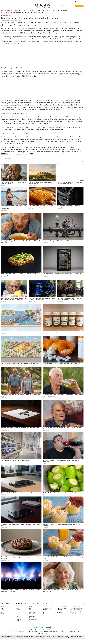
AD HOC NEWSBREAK (47, 608)
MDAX (2, 609)
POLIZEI (52, 10)
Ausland (17, 615)
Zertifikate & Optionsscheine (32, 617)
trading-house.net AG (61, 608)
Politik (17, 611)
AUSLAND (48, 10)
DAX (2, 608)
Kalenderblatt (19, 620)
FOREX (30, 609)
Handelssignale (32, 613)
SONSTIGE (65, 10)
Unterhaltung (19, 617)
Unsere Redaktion (65, 631)
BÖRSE (12, 10)
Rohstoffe (31, 611)
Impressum (21, 631)
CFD (30, 608)
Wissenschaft (18, 613)
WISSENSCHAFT (41, 10)
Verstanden (64, 638)
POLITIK (23, 10)
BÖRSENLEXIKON (72, 1)
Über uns (56, 631)
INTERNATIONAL (58, 10)
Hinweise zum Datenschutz (46, 631)
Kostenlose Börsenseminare (60, 610)
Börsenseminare (33, 619)
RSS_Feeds (45, 612)
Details (60, 638)
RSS (77, 1)
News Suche (78, 5)
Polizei (17, 616)
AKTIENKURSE (8, 10)
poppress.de (59, 613)
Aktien (30, 615)
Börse (17, 608)
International (18, 619)
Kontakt (45, 613)
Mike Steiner (74, 631)
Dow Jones (3, 613)
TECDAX (3, 611)
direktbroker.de (60, 612)
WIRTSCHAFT (18, 10)
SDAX (2, 612)
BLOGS (66, 1)
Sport (17, 612)
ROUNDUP (3, 15)
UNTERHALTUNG (33, 10)
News (10, 631)
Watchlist (45, 609)
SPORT (27, 10)
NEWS (2, 10)
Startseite (13, 12)
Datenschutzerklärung (31, 631)
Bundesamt (9, 15)
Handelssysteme (33, 612)
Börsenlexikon (6, 603)
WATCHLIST (81, 1)
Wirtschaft (18, 12)
